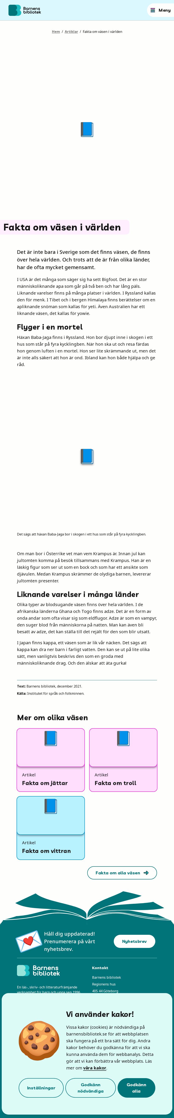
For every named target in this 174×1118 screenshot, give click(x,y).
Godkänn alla (136, 1088)
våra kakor (94, 1068)
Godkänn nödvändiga (91, 1088)
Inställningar (41, 1087)
